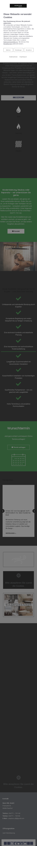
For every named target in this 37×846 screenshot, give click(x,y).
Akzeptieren (29, 50)
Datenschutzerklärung (10, 42)
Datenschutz (13, 57)
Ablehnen (8, 50)
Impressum (23, 57)
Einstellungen (18, 50)
